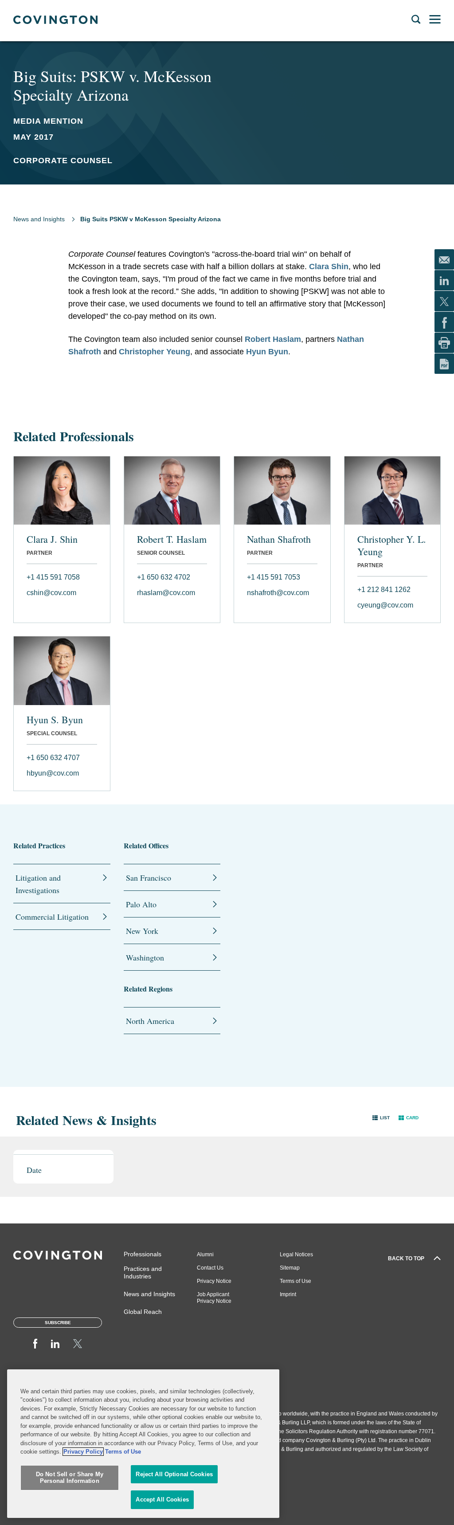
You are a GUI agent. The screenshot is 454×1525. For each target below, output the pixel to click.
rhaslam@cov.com (166, 592)
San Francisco (148, 877)
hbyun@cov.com (53, 773)
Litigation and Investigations (38, 883)
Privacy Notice (214, 1281)
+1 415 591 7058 (53, 577)
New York (142, 930)
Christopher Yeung (154, 351)
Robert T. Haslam (172, 539)
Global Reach (143, 1311)
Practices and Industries (143, 1272)
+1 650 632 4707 (53, 757)
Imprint (288, 1294)
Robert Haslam (273, 339)
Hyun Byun (267, 351)
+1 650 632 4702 (163, 577)
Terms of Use (295, 1281)
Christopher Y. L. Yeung (391, 545)
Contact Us (210, 1268)
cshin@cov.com (51, 592)
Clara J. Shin (52, 539)
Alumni (205, 1254)
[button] (381, 1118)
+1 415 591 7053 (273, 577)
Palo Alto (141, 904)
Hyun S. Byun (55, 719)
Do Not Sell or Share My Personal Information (69, 1478)
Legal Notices (296, 1254)
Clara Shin (328, 266)
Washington (145, 957)
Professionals (142, 1254)
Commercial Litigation (52, 916)
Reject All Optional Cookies (174, 1474)
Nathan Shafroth (279, 539)
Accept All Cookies (162, 1499)
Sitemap (290, 1268)
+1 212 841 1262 (384, 589)
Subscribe (58, 1322)
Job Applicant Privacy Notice (214, 1297)
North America (150, 1020)
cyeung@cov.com (385, 605)
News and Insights (39, 219)
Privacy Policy (83, 1451)
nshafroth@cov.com (278, 592)
